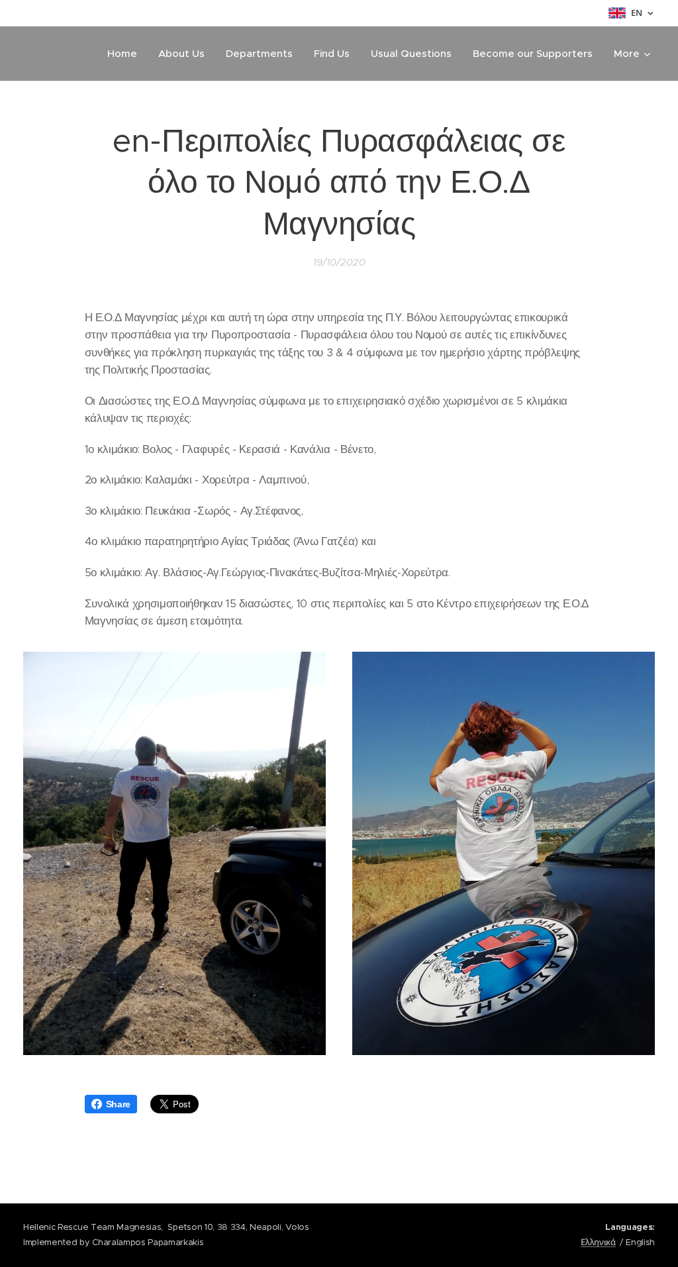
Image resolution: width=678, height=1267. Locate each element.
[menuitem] (126, 53)
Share (118, 1104)
